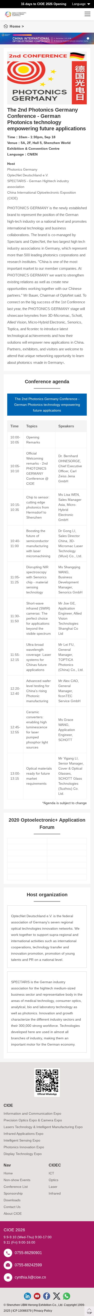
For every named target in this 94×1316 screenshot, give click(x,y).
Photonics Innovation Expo (24, 1147)
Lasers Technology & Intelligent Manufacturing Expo (43, 1127)
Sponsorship (13, 1193)
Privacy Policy (43, 1310)
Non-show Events (17, 1180)
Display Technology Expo (23, 1154)
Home (15, 26)
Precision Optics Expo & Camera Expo (33, 1120)
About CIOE (13, 1213)
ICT (51, 1173)
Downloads (12, 1200)
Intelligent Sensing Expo (22, 1140)
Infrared (55, 1193)
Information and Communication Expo (32, 1113)
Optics (53, 1180)
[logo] (16, 14)
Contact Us (12, 1207)
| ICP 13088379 (21, 1310)
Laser (53, 1187)
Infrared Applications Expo (23, 1134)
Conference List (16, 1187)
